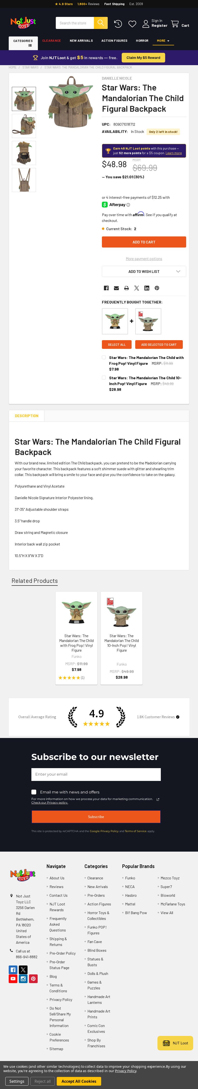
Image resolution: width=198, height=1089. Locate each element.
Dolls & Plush (97, 973)
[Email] (116, 288)
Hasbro (131, 895)
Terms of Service (136, 831)
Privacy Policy (61, 999)
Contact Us (59, 895)
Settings (16, 1081)
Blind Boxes (96, 950)
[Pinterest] (157, 288)
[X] (136, 288)
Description (26, 416)
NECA (130, 886)
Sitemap (56, 1048)
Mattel (130, 904)
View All (167, 912)
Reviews (57, 886)
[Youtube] (13, 978)
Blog (53, 976)
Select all (117, 344)
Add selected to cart (159, 344)
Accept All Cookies (79, 1081)
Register (159, 25)
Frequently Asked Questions (58, 924)
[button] (144, 271)
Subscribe (96, 816)
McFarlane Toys (173, 904)
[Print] (126, 288)
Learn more (174, 153)
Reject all (43, 1081)
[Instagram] (23, 978)
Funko (130, 877)
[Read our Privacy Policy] (158, 799)
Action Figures (114, 40)
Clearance (51, 40)
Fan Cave (94, 941)
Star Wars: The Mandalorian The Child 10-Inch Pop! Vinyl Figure (121, 642)
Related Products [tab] (35, 580)
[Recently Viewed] (119, 24)
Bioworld (168, 895)
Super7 (166, 886)
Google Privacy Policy (104, 831)
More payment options (144, 258)
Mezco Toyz (170, 877)
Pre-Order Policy (63, 953)
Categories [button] (23, 41)
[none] (70, 102)
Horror (142, 40)
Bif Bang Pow (136, 912)
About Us (57, 877)
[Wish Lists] (133, 24)
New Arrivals (81, 40)
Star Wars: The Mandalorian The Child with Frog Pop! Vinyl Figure (76, 642)
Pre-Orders (96, 895)
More (161, 40)
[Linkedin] (146, 288)
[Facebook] (106, 288)
